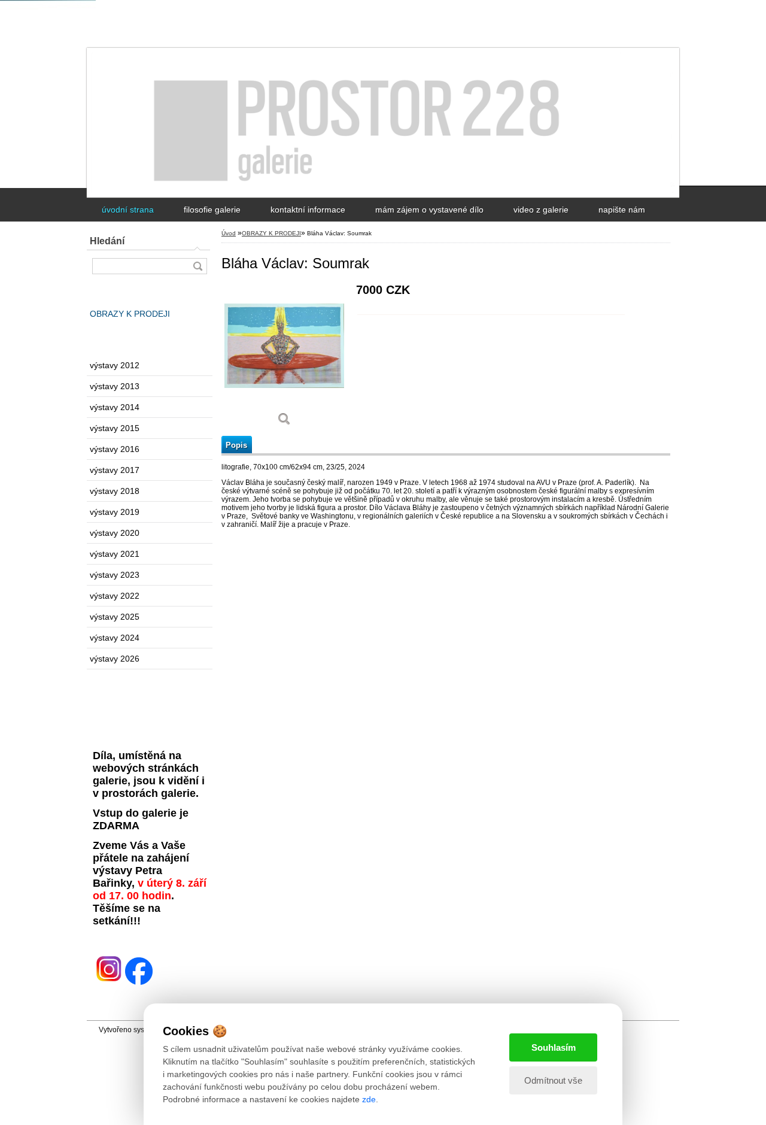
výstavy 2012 (114, 365)
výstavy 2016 (114, 449)
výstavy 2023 (114, 575)
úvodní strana (128, 209)
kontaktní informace (307, 209)
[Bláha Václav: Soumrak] (284, 359)
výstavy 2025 (114, 616)
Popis (236, 445)
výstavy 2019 (114, 512)
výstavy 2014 (114, 407)
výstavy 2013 (114, 386)
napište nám (621, 209)
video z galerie (541, 209)
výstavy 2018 (114, 491)
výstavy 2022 (114, 596)
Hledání (107, 241)
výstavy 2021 (114, 554)
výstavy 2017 (114, 470)
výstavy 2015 (114, 428)
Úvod (228, 233)
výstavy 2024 (114, 637)
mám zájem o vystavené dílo (429, 209)
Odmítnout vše (553, 1080)
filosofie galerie (212, 209)
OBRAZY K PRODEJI (130, 314)
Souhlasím (553, 1047)
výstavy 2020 (114, 533)
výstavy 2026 (114, 658)
